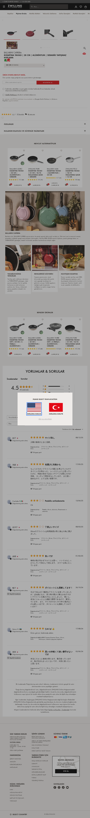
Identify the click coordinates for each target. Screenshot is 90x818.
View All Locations (45, 419)
